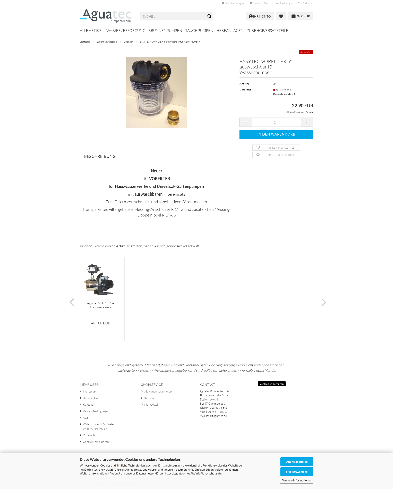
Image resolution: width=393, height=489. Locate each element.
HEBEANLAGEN (230, 30)
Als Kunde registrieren (158, 391)
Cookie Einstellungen (96, 441)
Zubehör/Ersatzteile (267, 30)
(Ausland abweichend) (284, 94)
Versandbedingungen (96, 411)
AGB (86, 417)
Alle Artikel (91, 30)
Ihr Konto (150, 398)
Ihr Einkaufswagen (234, 2)
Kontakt (88, 404)
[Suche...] (209, 16)
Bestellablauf (91, 398)
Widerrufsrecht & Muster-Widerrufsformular (99, 426)
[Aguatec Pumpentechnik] (107, 16)
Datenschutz (91, 435)
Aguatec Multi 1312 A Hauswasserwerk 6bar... (100, 307)
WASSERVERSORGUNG (125, 30)
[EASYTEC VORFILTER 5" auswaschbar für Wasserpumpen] (156, 92)
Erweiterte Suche (261, 2)
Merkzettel (307, 2)
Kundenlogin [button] (285, 2)
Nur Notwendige (296, 471)
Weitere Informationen (297, 480)
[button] (245, 122)
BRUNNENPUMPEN (165, 30)
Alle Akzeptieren (297, 461)
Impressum (89, 391)
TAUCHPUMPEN (199, 30)
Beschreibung (100, 156)
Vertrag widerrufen (272, 383)
